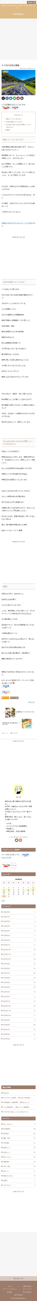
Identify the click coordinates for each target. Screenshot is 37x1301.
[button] (22, 98)
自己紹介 (9, 1292)
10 (8, 890)
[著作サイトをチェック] (16, 840)
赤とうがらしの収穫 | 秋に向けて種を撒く (17, 1098)
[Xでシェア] (3, 98)
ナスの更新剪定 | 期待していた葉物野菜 (16, 1107)
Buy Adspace (27, 1292)
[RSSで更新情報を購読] (20, 840)
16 (4, 892)
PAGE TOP (19, 1278)
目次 (15, 115)
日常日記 (6, 698)
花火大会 (6, 1093)
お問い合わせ (27, 1286)
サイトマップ (27, 1289)
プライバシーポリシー (10, 1289)
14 (28, 890)
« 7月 (3, 901)
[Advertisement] (18, 38)
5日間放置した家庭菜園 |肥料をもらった (16, 1102)
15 (33, 890)
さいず (18, 797)
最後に (8, 130)
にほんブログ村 (6, 857)
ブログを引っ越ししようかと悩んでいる (15, 1112)
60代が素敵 (15, 698)
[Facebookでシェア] (7, 98)
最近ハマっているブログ (13, 119)
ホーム (10, 1286)
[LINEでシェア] (14, 98)
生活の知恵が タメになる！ (14, 122)
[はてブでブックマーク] (10, 98)
